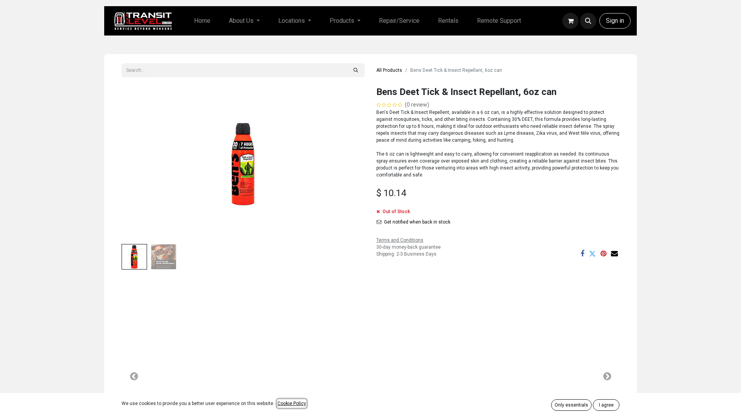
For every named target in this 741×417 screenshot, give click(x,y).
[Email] (614, 253)
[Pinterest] (603, 253)
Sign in (615, 20)
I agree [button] (606, 405)
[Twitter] (592, 253)
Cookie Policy (291, 403)
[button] (588, 21)
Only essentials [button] (571, 405)
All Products (389, 70)
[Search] (356, 70)
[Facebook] (582, 253)
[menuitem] (202, 21)
